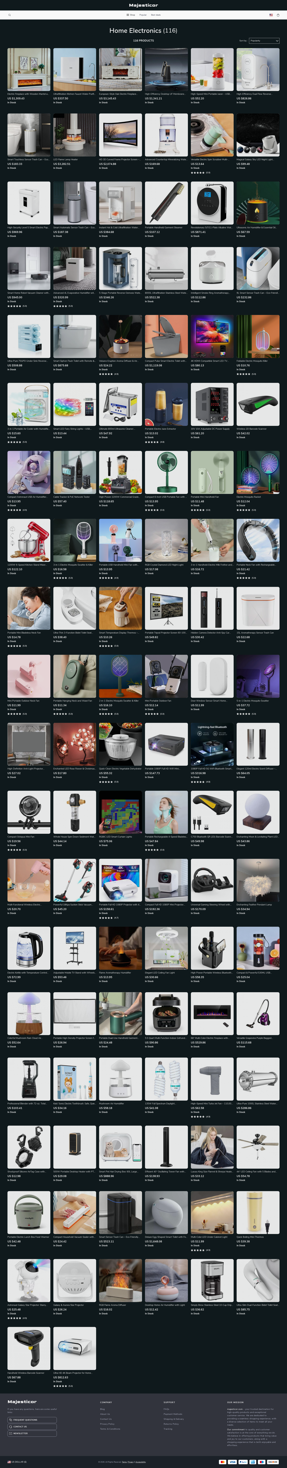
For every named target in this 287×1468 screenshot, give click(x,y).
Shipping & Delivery (174, 1419)
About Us (105, 1414)
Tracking (168, 1429)
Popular (143, 15)
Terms (124, 1462)
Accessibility (141, 1462)
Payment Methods (173, 1414)
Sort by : (243, 41)
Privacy (130, 1462)
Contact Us (106, 1419)
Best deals (156, 15)
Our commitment (236, 1430)
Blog (102, 1409)
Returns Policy (171, 1424)
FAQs (166, 1409)
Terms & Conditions (110, 1429)
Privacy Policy (107, 1424)
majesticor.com (235, 1409)
